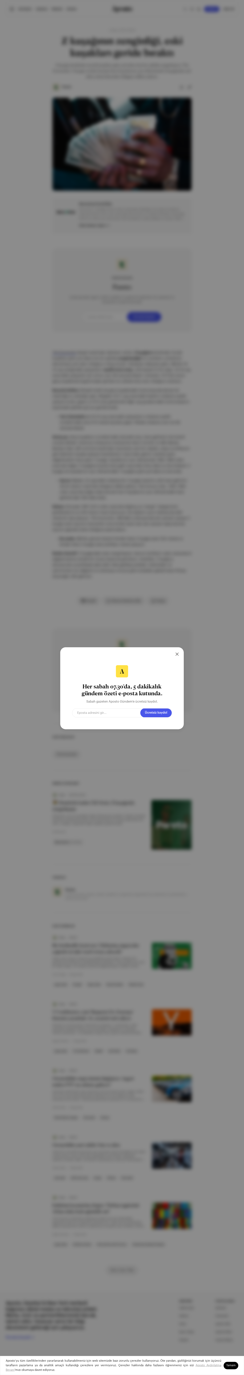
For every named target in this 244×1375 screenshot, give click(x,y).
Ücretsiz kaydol (156, 712)
